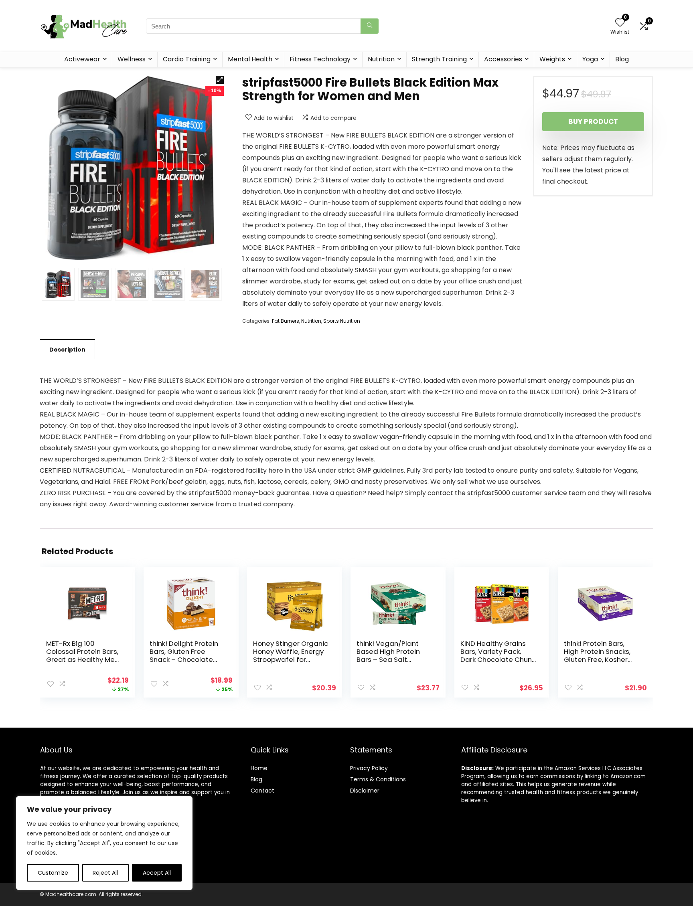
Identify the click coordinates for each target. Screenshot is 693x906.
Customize (53, 873)
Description (67, 350)
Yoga (590, 59)
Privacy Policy (369, 768)
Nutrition (381, 59)
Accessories (503, 59)
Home (259, 768)
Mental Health (250, 59)
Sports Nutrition (341, 321)
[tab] (67, 349)
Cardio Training (187, 59)
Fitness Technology (320, 59)
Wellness (132, 59)
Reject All (105, 873)
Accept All (157, 873)
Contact (262, 791)
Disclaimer (364, 791)
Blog (622, 59)
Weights (552, 59)
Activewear (82, 59)
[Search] (370, 26)
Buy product (593, 121)
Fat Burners (285, 321)
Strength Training (439, 59)
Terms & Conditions (378, 779)
